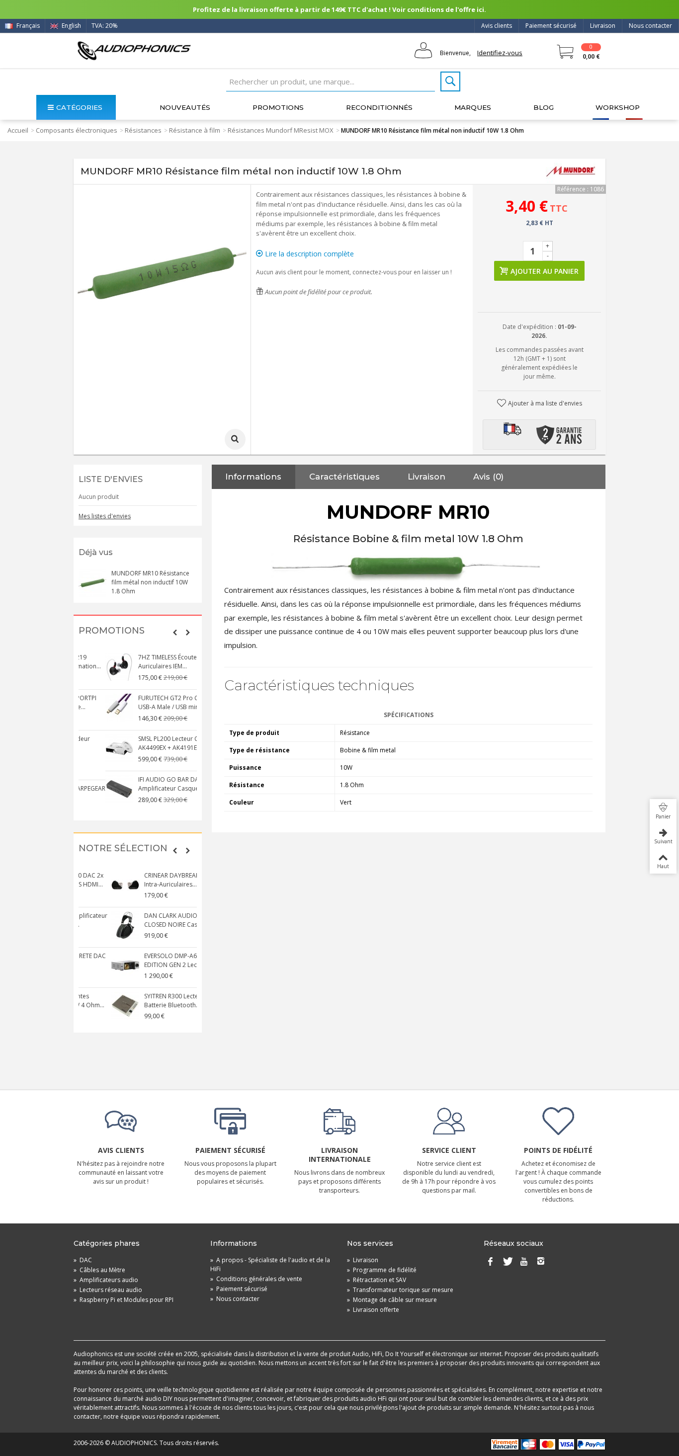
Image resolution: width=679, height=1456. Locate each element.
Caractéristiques (344, 477)
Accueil (17, 130)
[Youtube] (523, 1262)
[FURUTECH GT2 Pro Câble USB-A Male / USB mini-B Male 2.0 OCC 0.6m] (92, 708)
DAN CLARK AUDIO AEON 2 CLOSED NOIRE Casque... (149, 920)
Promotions (278, 107)
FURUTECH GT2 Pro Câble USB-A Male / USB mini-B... (147, 702)
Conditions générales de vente (256, 1279)
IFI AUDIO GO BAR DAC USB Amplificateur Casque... (150, 784)
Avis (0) (488, 477)
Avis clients (496, 25)
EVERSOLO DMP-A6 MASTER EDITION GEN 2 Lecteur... (149, 960)
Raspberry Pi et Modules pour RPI (123, 1299)
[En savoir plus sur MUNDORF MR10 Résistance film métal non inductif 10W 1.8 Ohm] (92, 583)
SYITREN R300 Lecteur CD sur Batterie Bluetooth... (151, 1000)
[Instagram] (540, 1262)
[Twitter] (507, 1262)
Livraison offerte (373, 1309)
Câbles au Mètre (99, 1270)
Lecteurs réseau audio (108, 1290)
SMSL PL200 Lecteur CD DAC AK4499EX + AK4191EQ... (150, 743)
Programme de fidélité (382, 1270)
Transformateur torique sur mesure (400, 1290)
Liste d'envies (111, 479)
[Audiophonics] (134, 50)
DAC (83, 1260)
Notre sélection (123, 848)
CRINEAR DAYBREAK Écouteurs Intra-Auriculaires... (153, 880)
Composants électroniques (76, 130)
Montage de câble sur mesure (392, 1299)
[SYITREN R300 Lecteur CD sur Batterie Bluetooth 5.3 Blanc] (92, 1006)
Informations (253, 477)
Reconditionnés (379, 107)
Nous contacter (650, 25)
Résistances (143, 130)
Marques (472, 107)
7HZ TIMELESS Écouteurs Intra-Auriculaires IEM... (153, 661)
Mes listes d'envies (105, 516)
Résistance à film (194, 130)
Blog (543, 107)
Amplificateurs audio (106, 1280)
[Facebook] (490, 1262)
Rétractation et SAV (376, 1280)
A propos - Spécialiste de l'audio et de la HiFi (270, 1264)
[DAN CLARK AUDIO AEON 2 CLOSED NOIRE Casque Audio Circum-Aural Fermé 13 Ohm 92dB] (92, 925)
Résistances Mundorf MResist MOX (281, 130)
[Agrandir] (235, 439)
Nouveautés (185, 107)
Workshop (617, 107)
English (70, 25)
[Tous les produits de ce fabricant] (570, 171)
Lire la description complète (308, 253)
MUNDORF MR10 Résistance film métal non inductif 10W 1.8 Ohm (150, 582)
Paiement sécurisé (551, 25)
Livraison (602, 25)
